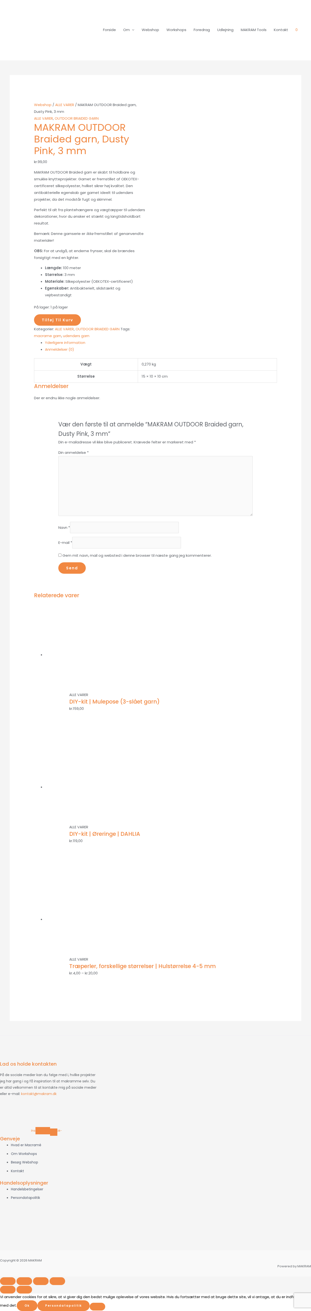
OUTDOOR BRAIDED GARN (77, 118)
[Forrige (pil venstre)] (8, 1290)
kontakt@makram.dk (39, 1093)
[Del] (41, 1281)
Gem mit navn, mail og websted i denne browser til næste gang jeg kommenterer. (137, 555)
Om (126, 29)
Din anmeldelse (73, 452)
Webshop (150, 29)
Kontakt (281, 29)
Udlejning (225, 29)
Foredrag (202, 29)
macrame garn (47, 335)
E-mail (65, 542)
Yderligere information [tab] (65, 342)
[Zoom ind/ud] (8, 1281)
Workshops (176, 29)
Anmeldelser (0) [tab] (59, 349)
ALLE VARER (64, 104)
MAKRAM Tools (254, 29)
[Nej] (97, 1307)
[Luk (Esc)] (57, 1281)
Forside (109, 29)
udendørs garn (76, 335)
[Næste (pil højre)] (24, 1290)
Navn (64, 527)
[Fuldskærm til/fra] (24, 1281)
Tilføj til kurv (57, 320)
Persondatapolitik (63, 1305)
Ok (27, 1305)
